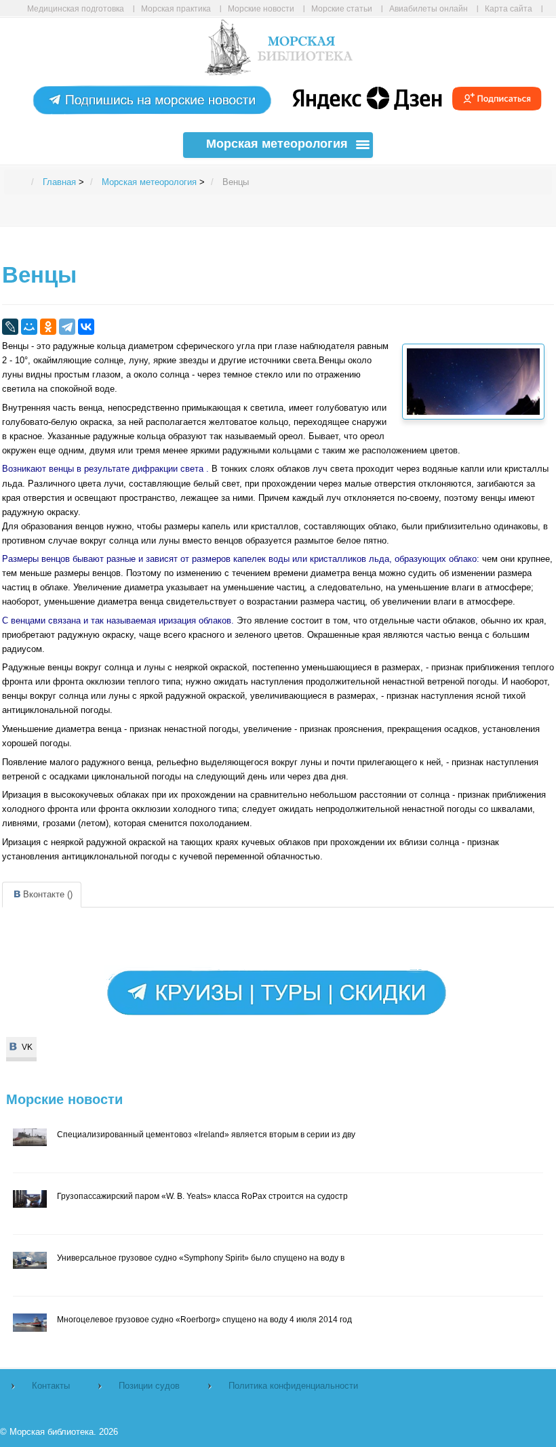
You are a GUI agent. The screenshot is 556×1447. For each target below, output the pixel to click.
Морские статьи (341, 8)
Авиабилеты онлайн (428, 8)
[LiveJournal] (10, 327)
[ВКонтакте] (86, 327)
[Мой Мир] (29, 327)
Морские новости (261, 8)
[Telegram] (67, 327)
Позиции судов (149, 1386)
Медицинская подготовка (75, 8)
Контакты (51, 1386)
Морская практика (176, 8)
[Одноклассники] (48, 327)
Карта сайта (508, 8)
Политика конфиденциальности (293, 1386)
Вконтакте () (48, 894)
